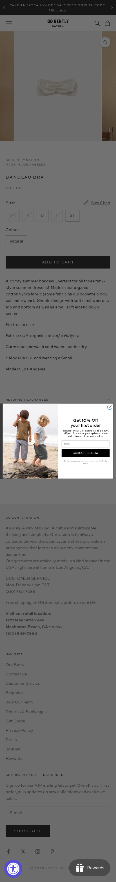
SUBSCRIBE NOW (86, 453)
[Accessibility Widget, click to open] (13, 869)
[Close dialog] (109, 407)
